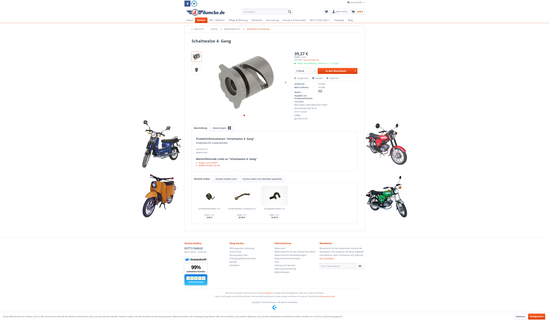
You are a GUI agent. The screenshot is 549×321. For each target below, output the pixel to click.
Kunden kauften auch (226, 179)
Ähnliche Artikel (202, 179)
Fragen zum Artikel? (207, 162)
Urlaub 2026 (235, 251)
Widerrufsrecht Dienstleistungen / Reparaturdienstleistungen (290, 257)
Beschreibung (200, 128)
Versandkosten (267, 293)
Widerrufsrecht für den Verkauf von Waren (295, 251)
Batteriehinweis (282, 272)
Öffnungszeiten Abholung (241, 248)
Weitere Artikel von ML (209, 165)
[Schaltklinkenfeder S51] (209, 196)
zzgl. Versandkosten (311, 60)
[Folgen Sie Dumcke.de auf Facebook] (187, 4)
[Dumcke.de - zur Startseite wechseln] (205, 12)
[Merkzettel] (326, 12)
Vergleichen (303, 78)
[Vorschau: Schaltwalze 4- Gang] (197, 70)
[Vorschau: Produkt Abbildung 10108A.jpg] (197, 57)
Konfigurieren (536, 316)
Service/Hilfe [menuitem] (356, 2)
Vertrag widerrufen (238, 255)
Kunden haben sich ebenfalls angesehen (262, 179)
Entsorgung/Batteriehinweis (242, 258)
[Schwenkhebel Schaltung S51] (242, 196)
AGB (276, 261)
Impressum (279, 248)
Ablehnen (520, 316)
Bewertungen (221, 128)
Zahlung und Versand (284, 265)
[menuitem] (267, 13)
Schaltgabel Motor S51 (274, 208)
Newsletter (234, 265)
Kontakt (233, 261)
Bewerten (334, 78)
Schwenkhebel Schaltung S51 (242, 208)
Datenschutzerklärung (285, 268)
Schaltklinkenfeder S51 (209, 208)
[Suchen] (290, 12)
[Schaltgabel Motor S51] (274, 196)
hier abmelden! (327, 258)
